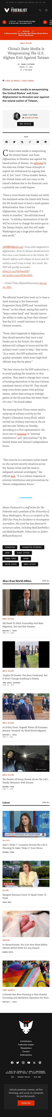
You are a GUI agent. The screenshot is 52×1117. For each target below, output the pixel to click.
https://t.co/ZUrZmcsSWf (16, 271)
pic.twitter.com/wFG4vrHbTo (18, 275)
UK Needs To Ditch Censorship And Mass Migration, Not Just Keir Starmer (23, 625)
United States (11, 564)
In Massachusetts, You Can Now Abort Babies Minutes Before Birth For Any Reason (25, 946)
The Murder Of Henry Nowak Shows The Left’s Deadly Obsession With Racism (25, 781)
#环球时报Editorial (13, 247)
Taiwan (26, 558)
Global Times (10, 558)
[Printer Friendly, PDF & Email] (45, 142)
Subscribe (26, 1102)
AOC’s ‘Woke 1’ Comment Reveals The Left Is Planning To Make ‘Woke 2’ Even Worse (25, 846)
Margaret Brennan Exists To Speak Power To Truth (24, 896)
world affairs (30, 564)
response (22, 433)
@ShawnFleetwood (31, 118)
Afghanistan (10, 547)
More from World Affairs (17, 581)
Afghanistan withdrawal (32, 547)
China (7, 553)
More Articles (25, 124)
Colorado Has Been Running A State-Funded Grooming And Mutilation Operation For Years (26, 996)
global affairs (23, 553)
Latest (6, 802)
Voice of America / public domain (20, 80)
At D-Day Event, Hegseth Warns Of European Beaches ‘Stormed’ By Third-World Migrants (25, 729)
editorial (38, 163)
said (13, 476)
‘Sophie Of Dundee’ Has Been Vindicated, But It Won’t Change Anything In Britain (25, 677)
